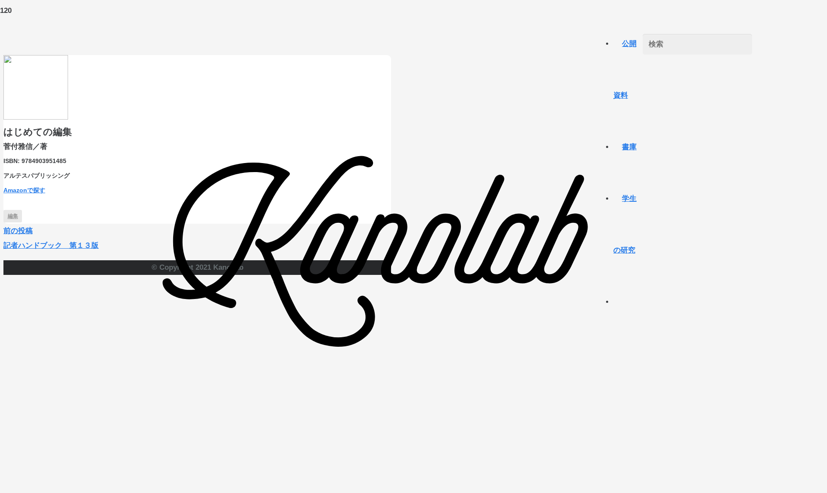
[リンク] (375, 467)
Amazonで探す (24, 190)
